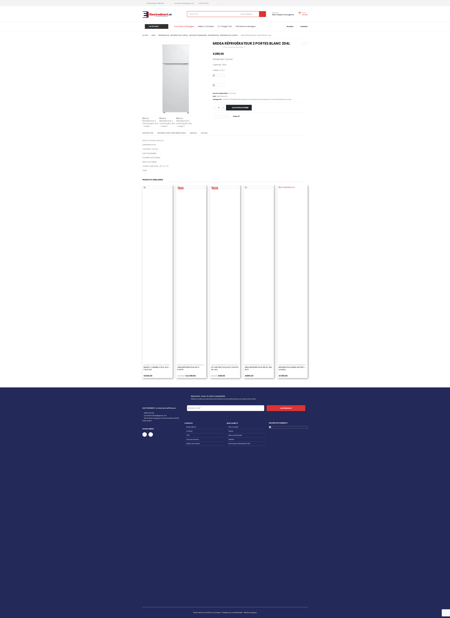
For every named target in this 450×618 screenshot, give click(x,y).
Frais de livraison (192, 439)
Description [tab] (147, 133)
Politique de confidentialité (232, 613)
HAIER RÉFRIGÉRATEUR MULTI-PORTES (188, 368)
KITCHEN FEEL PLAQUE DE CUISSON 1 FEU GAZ (225, 368)
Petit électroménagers (246, 26)
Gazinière (166, 365)
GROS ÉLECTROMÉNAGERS (231, 99)
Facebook (214, 116)
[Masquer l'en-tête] (157, 14)
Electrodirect (191, 427)
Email (228, 116)
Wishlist (231, 439)
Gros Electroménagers (184, 26)
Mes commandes (235, 435)
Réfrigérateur (245, 99)
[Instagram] (221, 3)
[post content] (157, 274)
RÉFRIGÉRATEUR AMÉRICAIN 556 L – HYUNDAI (292, 368)
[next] (306, 43)
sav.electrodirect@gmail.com (184, 3)
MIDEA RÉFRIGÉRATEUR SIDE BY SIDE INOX (258, 368)
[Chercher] (262, 14)
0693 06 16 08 (204, 3)
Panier (231, 431)
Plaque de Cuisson (233, 365)
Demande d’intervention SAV (239, 444)
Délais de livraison (193, 444)
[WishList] (168, 189)
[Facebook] (217, 3)
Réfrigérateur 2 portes (268, 99)
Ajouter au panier (240, 107)
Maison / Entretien (206, 26)
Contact (189, 431)
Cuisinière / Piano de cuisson (153, 365)
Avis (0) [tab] (204, 133)
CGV (188, 435)
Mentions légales (250, 613)
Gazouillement (219, 116)
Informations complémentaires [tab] (171, 133)
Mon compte (233, 427)
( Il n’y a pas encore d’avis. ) (233, 47)
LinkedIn (223, 116)
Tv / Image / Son (225, 26)
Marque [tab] (193, 133)
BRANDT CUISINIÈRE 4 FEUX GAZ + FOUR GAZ (157, 368)
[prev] (303, 43)
